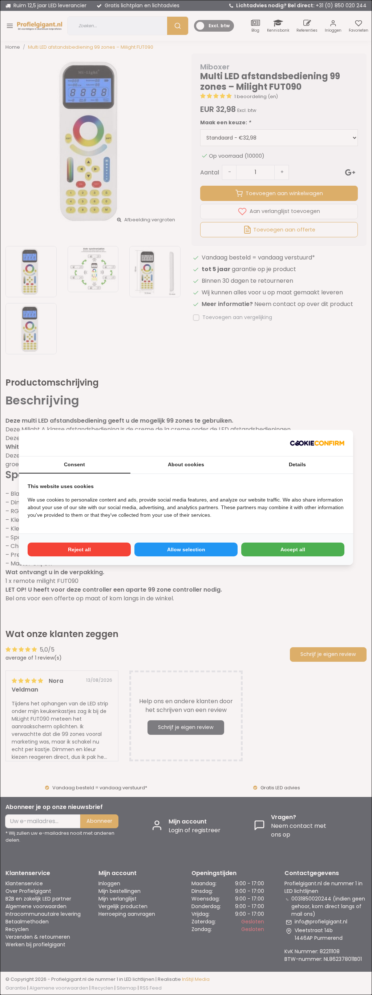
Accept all (292, 549)
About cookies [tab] (186, 464)
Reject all (79, 549)
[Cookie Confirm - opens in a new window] (317, 443)
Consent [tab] (74, 464)
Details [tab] (297, 464)
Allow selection (186, 549)
